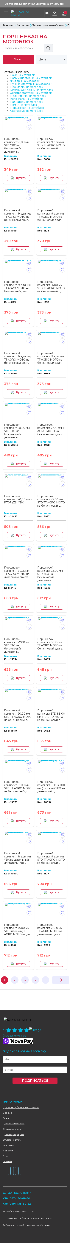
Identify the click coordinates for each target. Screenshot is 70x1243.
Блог (6, 1156)
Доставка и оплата (13, 1123)
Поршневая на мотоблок (27, 107)
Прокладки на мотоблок (26, 87)
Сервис (7, 1112)
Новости (8, 1150)
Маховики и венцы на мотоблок (31, 90)
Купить (21, 178)
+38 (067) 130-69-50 (16, 1198)
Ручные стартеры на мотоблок (31, 84)
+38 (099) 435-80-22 (17, 1203)
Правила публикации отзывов (21, 1107)
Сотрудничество (12, 1129)
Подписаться (35, 1080)
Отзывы (7, 1161)
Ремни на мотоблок (23, 105)
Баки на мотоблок (22, 75)
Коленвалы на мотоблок (26, 99)
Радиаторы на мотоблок (26, 102)
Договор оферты (13, 1134)
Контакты (8, 1145)
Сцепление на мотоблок (26, 110)
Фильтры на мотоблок (25, 81)
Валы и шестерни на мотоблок (31, 78)
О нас (6, 1118)
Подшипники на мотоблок (28, 96)
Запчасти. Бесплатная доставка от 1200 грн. (35, 3)
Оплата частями (12, 1139)
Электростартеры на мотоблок (31, 93)
